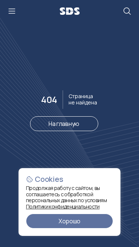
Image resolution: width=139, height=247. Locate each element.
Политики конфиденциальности (63, 206)
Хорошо (69, 221)
